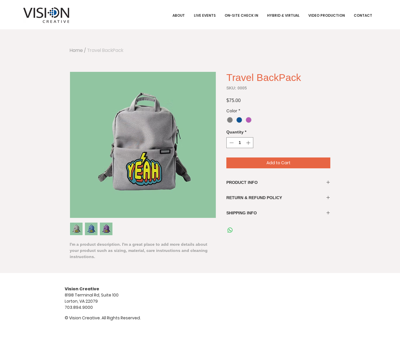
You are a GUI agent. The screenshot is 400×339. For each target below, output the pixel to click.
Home (76, 50)
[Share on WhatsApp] (230, 230)
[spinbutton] (240, 143)
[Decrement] (231, 143)
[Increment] (248, 143)
